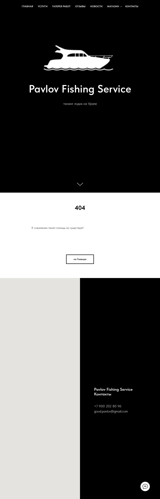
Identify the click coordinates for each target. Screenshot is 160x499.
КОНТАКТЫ (131, 6)
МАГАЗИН (113, 6)
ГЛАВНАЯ (27, 6)
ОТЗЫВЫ (80, 6)
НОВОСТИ (96, 6)
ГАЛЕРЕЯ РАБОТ (61, 6)
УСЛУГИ (43, 6)
